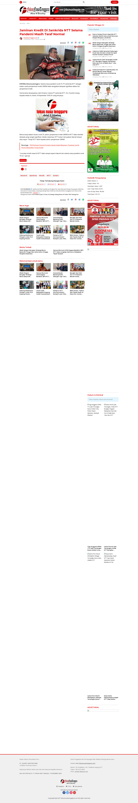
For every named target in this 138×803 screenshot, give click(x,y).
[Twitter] (67, 792)
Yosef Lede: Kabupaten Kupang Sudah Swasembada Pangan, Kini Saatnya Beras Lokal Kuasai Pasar (43, 237)
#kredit (41, 175)
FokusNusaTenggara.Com (30, 38)
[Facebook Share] (68, 42)
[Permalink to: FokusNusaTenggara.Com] (21, 38)
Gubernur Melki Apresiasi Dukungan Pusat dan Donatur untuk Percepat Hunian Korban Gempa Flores (105, 52)
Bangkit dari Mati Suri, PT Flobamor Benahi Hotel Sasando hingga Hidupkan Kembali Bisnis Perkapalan (76, 219)
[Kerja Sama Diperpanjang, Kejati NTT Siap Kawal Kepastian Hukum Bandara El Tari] (111, 623)
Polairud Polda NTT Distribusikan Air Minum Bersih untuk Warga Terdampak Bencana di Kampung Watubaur (105, 72)
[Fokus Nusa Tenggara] (35, 10)
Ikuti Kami (51, 184)
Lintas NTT (32, 18)
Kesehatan (84, 18)
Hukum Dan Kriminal (62, 18)
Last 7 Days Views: (93, 189)
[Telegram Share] (79, 42)
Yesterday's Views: (93, 186)
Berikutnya (23, 160)
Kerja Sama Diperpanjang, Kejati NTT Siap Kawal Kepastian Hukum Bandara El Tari (111, 697)
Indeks (114, 2)
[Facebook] (64, 792)
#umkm (55, 175)
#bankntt (23, 175)
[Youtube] (74, 792)
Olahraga (113, 18)
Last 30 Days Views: (93, 191)
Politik (51, 18)
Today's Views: (92, 183)
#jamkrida (33, 175)
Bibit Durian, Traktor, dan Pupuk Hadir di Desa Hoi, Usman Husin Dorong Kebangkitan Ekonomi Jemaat (77, 237)
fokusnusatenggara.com (87, 763)
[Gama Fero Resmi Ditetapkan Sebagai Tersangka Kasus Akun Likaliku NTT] (94, 623)
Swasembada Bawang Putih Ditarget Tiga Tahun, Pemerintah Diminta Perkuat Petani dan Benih (60, 219)
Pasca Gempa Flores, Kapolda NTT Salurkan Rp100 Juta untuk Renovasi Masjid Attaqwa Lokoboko (105, 36)
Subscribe (62, 184)
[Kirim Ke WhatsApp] (83, 42)
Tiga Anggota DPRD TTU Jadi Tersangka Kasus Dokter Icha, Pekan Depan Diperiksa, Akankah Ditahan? (94, 548)
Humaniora (104, 18)
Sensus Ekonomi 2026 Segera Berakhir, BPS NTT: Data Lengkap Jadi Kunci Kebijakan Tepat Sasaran (42, 219)
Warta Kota (43, 18)
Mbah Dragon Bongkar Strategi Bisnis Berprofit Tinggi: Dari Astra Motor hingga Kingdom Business (26, 219)
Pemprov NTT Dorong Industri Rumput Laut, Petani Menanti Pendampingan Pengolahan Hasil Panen (60, 237)
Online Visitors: (92, 181)
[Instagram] (70, 792)
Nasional (23, 18)
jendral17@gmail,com (81, 771)
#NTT (49, 175)
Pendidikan (94, 18)
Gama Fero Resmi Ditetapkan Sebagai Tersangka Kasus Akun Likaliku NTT (94, 697)
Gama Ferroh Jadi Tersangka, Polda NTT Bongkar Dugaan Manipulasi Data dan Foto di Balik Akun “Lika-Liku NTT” (105, 62)
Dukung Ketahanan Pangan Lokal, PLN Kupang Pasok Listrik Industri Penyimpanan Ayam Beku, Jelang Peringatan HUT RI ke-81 (26, 237)
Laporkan (41, 184)
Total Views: (91, 194)
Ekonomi (75, 18)
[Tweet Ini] (72, 42)
